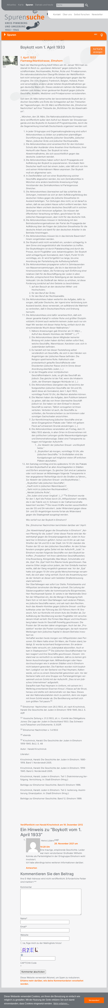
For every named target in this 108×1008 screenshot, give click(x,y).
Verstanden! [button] (94, 1000)
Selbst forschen (82, 14)
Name (23, 918)
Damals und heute (44, 4)
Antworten (31, 868)
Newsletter (97, 14)
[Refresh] (21, 954)
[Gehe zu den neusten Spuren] (96, 34)
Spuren (29, 4)
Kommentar (26, 887)
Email (23, 926)
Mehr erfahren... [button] (61, 1003)
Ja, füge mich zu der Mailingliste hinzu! (41, 943)
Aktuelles (11, 4)
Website (24, 935)
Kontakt (57, 14)
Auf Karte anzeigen (98, 50)
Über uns (67, 14)
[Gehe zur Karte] (101, 35)
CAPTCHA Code (28, 963)
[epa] (10, 60)
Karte (21, 4)
